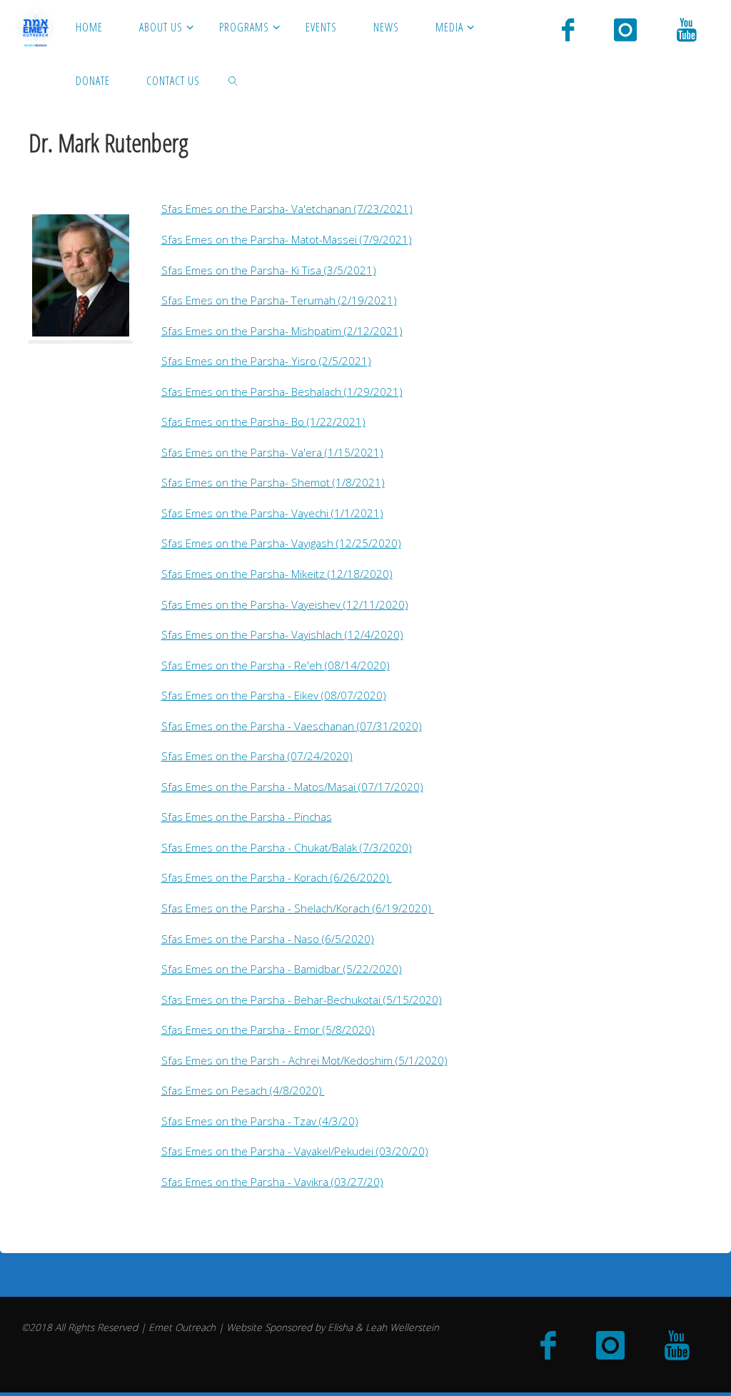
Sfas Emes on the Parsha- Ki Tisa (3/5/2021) (268, 270)
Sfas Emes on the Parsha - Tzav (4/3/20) (259, 1121)
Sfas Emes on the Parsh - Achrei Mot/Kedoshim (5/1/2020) (304, 1060)
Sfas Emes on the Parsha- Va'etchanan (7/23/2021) (287, 208)
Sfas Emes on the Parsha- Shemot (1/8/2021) (273, 482)
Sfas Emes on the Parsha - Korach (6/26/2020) (276, 877)
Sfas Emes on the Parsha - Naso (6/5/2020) (267, 939)
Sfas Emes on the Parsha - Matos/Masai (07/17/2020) (292, 786)
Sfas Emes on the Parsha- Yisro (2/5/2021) (266, 361)
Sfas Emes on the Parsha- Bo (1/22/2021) (263, 421)
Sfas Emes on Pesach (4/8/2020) (243, 1090)
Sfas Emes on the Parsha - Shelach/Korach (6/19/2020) (297, 908)
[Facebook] (568, 28)
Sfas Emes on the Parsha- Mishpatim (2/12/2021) (282, 331)
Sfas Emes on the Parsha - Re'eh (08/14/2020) (275, 665)
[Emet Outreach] (35, 26)
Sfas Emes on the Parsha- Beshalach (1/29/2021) (282, 391)
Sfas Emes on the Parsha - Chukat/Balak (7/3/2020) (286, 847)
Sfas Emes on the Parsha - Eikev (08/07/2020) (273, 695)
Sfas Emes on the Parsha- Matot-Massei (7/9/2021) (286, 239)
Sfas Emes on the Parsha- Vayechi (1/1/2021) (272, 513)
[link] (233, 80)
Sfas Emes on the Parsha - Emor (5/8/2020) (268, 1029)
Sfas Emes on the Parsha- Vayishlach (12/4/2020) (282, 634)
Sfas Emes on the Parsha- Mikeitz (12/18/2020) (277, 574)
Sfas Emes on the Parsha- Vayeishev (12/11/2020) (284, 604)
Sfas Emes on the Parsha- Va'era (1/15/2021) (272, 452)
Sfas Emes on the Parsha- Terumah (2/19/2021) (279, 300)
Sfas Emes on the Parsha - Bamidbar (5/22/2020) (281, 969)
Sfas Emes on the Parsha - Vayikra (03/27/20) (272, 1182)
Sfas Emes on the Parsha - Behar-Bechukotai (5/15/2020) (301, 999)
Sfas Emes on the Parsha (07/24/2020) (257, 756)
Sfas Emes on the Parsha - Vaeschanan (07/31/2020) (291, 726)
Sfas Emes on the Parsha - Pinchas (246, 816)
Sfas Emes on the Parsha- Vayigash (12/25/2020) (281, 543)
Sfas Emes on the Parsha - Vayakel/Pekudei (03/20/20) (294, 1151)
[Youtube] (687, 28)
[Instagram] (625, 28)
